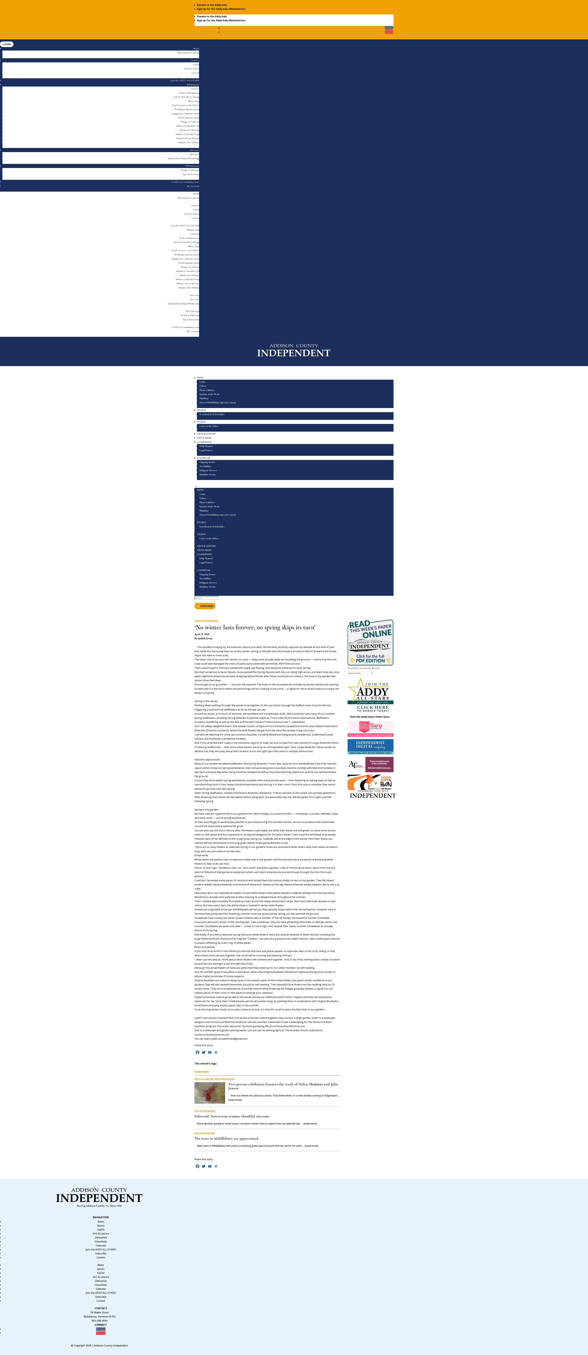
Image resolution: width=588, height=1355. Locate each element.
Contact (195, 60)
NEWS (200, 377)
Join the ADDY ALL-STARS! (185, 80)
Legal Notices (206, 450)
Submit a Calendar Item (187, 134)
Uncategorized (206, 621)
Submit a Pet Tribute (188, 142)
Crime (202, 381)
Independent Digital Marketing (183, 158)
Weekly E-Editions (189, 170)
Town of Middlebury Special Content (217, 402)
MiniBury (204, 398)
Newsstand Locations (188, 52)
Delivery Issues (191, 68)
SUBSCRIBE (206, 606)
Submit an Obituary (189, 130)
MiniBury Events (207, 474)
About (196, 48)
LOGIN (7, 44)
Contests (194, 88)
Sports (101, 1225)
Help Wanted (206, 446)
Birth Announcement (188, 117)
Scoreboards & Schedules (212, 414)
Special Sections (191, 174)
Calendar (101, 1245)
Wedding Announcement (186, 109)
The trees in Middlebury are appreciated (226, 1138)
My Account (193, 186)
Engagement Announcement (185, 113)
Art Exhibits (205, 466)
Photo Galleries (207, 390)
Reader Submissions (189, 92)
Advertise (194, 150)
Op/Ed (100, 1229)
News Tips (193, 101)
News (101, 1221)
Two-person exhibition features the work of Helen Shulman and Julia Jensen (283, 1086)
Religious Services (208, 470)
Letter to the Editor (209, 426)
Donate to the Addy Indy (212, 5)
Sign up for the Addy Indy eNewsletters (221, 9)
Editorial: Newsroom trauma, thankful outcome (232, 1116)
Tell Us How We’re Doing (186, 96)
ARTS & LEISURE (206, 433)
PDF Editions (192, 166)
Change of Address (189, 121)
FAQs (196, 64)
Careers (195, 72)
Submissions (193, 84)
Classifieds (101, 1241)
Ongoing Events (207, 462)
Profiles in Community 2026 (185, 181)
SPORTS (201, 410)
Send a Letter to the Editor (185, 105)
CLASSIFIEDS (204, 442)
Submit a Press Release (188, 138)
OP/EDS (201, 421)
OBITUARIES (204, 437)
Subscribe (100, 1253)
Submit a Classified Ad (187, 125)
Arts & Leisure (203, 1079)
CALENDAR (203, 457)
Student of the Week (209, 394)
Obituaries (101, 1237)
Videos (202, 385)
